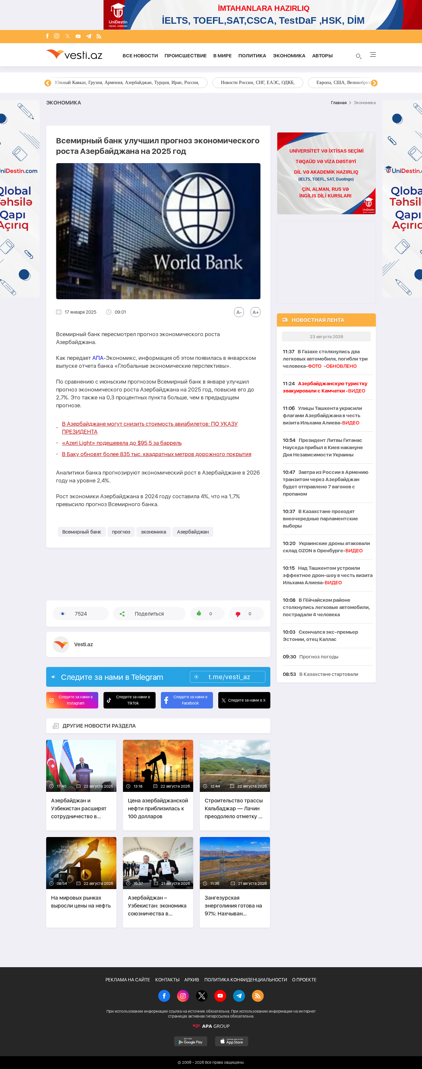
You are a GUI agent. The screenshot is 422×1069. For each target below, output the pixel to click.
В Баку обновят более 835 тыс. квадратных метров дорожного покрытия (156, 454)
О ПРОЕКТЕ (304, 979)
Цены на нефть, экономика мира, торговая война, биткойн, (114, 82)
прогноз (121, 532)
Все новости (140, 56)
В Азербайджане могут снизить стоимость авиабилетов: (150, 427)
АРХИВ (191, 979)
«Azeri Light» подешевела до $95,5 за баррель (122, 443)
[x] (67, 37)
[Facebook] (47, 36)
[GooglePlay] (190, 1041)
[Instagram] (56, 36)
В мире (222, 56)
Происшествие (186, 56)
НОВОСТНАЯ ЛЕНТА (318, 320)
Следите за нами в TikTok (133, 700)
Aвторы (322, 56)
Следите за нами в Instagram (76, 700)
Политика (252, 56)
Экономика (289, 56)
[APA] (211, 1026)
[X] (202, 996)
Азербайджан (193, 532)
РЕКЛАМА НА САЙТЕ (128, 979)
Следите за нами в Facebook (190, 700)
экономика (153, 532)
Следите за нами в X (247, 700)
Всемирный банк (81, 532)
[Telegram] (88, 37)
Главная (339, 102)
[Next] (374, 83)
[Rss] (99, 37)
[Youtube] (78, 37)
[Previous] (48, 83)
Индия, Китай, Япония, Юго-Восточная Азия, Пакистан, (251, 82)
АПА (98, 358)
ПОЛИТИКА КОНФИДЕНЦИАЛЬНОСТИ (245, 979)
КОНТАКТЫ (167, 979)
